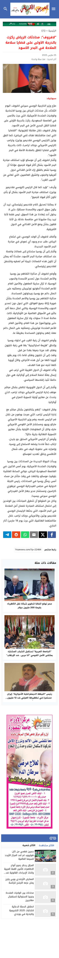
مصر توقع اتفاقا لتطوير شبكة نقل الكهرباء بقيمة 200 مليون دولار (29, 606)
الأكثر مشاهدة (46, 845)
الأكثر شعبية (28, 845)
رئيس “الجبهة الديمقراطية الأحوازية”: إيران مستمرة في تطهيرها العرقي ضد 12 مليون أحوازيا (29, 698)
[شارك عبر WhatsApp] (25, 535)
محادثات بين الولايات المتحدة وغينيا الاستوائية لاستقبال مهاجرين (20, 897)
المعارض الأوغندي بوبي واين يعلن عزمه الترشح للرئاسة (19, 881)
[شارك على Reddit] (16, 535)
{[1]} (43, 31)
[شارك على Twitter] (42, 535)
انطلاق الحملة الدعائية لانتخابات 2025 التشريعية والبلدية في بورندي (21, 910)
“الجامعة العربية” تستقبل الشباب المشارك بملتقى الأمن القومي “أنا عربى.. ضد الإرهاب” (29, 653)
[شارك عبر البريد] (34, 535)
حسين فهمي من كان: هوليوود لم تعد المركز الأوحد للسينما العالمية (19, 855)
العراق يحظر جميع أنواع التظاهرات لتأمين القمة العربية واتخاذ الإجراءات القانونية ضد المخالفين (19, 871)
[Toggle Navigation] (54, 9)
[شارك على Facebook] (52, 535)
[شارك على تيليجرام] (7, 535)
